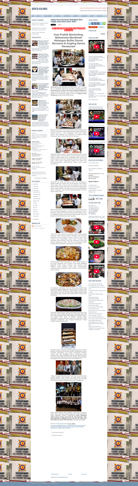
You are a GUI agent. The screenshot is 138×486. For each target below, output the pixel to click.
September (35, 198)
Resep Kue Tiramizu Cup (95, 303)
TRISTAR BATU (84, 16)
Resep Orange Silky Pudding (96, 307)
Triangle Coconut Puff (94, 329)
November (35, 194)
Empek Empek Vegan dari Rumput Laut (95, 191)
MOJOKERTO (76, 16)
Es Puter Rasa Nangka (94, 187)
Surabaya (34, 175)
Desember (35, 192)
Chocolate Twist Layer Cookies (97, 328)
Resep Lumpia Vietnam (95, 315)
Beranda (70, 474)
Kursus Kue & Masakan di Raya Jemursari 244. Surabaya (93, 8)
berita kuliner (37, 226)
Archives (101, 27)
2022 (35, 184)
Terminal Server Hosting (102, 484)
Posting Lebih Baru (54, 474)
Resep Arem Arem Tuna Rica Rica (97, 318)
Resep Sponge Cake (94, 308)
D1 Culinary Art (35, 144)
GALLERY (92, 16)
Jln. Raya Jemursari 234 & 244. (38, 167)
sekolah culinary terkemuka (64, 427)
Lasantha (94, 483)
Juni (34, 205)
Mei (34, 207)
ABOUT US (39, 16)
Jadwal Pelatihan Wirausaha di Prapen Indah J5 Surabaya (93, 10)
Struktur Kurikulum (93, 165)
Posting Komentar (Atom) (62, 477)
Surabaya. (34, 168)
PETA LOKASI (100, 16)
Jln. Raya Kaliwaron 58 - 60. (39, 174)
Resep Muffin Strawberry (95, 320)
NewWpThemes (82, 483)
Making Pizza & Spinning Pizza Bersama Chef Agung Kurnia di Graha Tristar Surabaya (43, 103)
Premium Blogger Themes (102, 483)
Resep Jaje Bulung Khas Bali (96, 317)
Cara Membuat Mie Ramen (95, 284)
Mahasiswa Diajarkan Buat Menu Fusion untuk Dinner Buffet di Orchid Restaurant (43, 42)
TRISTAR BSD (58, 16)
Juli (34, 203)
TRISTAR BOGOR (67, 16)
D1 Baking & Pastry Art (37, 143)
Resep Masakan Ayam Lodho (96, 285)
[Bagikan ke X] (71, 424)
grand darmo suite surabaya (69, 426)
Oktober (35, 196)
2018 (35, 219)
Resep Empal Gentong (94, 298)
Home (33, 16)
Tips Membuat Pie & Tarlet (95, 322)
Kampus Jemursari (36, 166)
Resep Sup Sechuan (94, 297)
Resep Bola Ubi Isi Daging (95, 313)
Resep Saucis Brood (94, 305)
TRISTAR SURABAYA (48, 16)
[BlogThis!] (70, 424)
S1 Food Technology (36, 150)
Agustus (35, 200)
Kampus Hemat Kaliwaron (38, 172)
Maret (34, 211)
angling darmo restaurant (72, 425)
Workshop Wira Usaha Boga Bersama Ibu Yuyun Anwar (39, 29)
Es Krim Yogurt (93, 185)
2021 (35, 186)
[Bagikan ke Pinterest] (74, 424)
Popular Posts (93, 27)
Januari (35, 216)
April (34, 209)
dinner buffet (59, 426)
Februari (35, 214)
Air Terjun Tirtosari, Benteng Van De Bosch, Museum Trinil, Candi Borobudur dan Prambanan (43, 117)
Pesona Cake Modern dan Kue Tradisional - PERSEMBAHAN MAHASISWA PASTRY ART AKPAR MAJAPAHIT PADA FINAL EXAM (40, 87)
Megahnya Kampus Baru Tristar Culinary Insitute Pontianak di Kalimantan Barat (43, 55)
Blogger (45, 178)
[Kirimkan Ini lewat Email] (68, 424)
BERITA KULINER (39, 9)
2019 (35, 190)
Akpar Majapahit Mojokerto (60, 425)
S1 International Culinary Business (39, 149)
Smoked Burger (93, 188)
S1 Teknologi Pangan (93, 163)
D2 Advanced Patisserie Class (38, 145)
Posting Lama (84, 474)
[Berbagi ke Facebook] (73, 424)
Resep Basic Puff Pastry (95, 326)
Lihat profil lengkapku (38, 228)
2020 (35, 188)
